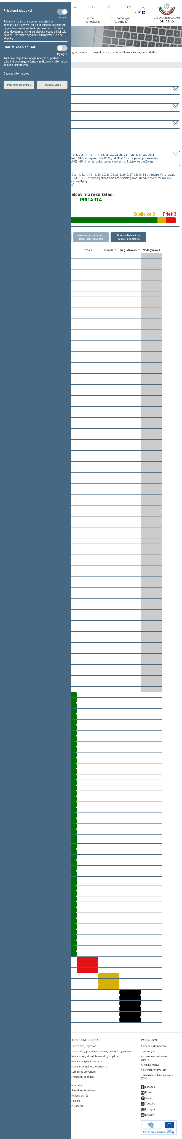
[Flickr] (142, 1092)
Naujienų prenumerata (153, 1070)
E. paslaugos (148, 1051)
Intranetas (77, 1105)
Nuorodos (76, 1085)
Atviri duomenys (150, 1064)
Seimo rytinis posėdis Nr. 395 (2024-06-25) (30, 124)
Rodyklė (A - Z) (79, 1095)
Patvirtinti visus (52, 85)
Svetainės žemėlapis (83, 1090)
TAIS (75, 7)
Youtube (150, 1103)
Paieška (76, 1100)
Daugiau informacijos (16, 73)
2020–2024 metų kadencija (21, 90)
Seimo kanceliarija (92, 19)
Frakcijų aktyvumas (76, 52)
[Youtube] (142, 1103)
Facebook (150, 1087)
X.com (148, 1098)
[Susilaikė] (115, 250)
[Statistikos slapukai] (62, 48)
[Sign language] (139, 13)
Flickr (148, 1092)
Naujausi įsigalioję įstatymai (87, 1061)
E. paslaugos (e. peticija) (122, 19)
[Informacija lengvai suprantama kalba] (143, 13)
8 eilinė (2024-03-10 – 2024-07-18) (26, 107)
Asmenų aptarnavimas (154, 1046)
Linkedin (149, 1114)
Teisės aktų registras (83, 1046)
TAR (92, 7)
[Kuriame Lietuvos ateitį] (159, 1133)
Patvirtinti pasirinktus (19, 85)
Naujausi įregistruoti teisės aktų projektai (95, 1056)
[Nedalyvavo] (159, 250)
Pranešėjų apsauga (82, 1076)
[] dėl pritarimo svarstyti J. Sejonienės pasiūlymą (81, 158)
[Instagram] (142, 1109)
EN (129, 7)
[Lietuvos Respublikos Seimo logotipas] (166, 12)
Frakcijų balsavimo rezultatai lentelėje (128, 237)
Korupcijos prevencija (83, 1071)
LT (123, 7)
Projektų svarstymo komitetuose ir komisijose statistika (125, 52)
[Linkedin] (142, 1114)
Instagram (151, 1109)
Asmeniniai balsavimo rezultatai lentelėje (91, 237)
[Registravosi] (139, 250)
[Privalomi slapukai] (62, 12)
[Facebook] (142, 1087)
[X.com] (142, 1098)
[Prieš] (91, 250)
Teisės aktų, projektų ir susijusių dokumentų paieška (101, 1051)
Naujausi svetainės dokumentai (89, 1066)
